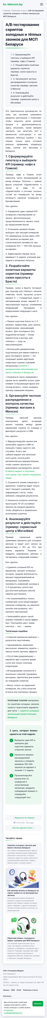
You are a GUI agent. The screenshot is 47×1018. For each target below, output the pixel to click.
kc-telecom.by (13, 4)
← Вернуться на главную (23, 818)
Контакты (7, 996)
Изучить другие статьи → (23, 828)
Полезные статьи (19, 10)
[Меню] (41, 4)
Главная (6, 10)
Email (19, 990)
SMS (13, 990)
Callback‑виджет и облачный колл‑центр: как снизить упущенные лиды (23, 474)
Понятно (38, 1004)
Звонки (6, 990)
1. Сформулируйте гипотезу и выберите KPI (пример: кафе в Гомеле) (23, 57)
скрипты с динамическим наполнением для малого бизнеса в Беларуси (22, 369)
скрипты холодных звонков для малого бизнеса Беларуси (23, 714)
